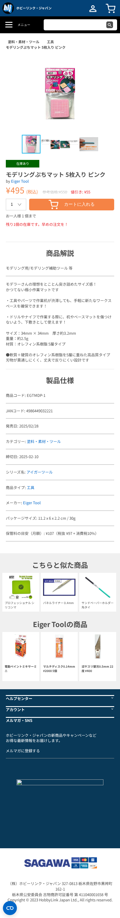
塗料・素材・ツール (23, 41)
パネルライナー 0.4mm (58, 603)
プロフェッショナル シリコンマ (19, 605)
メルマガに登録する (23, 750)
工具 (50, 41)
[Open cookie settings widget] (10, 908)
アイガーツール (40, 472)
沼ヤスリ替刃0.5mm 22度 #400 (97, 668)
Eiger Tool (20, 181)
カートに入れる (79, 204)
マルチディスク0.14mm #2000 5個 (59, 668)
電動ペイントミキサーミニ (21, 668)
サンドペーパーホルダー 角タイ (98, 605)
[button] (103, 63)
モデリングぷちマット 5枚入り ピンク (36, 47)
